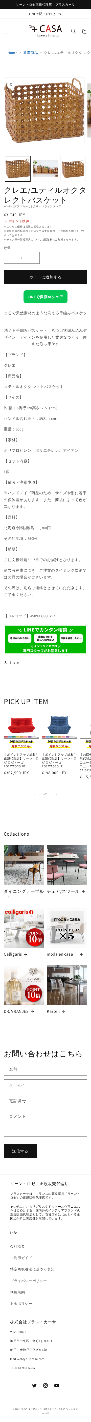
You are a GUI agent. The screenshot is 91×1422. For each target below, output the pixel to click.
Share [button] (14, 662)
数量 (7, 248)
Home (12, 52)
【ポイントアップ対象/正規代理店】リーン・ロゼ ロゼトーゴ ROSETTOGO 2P (21, 760)
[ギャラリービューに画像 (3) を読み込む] (73, 168)
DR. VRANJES (16, 1011)
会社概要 (17, 1246)
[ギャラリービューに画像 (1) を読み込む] (17, 168)
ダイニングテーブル (24, 891)
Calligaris (13, 954)
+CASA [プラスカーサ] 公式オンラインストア (43, 1408)
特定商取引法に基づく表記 (32, 1269)
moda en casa (62, 954)
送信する (20, 1151)
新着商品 (30, 52)
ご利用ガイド (21, 1257)
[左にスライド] (34, 793)
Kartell (53, 1011)
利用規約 (17, 1292)
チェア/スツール (63, 891)
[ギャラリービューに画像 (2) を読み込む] (45, 168)
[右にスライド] (56, 793)
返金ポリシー (21, 1303)
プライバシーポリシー (28, 1281)
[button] (6, 31)
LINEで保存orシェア (45, 296)
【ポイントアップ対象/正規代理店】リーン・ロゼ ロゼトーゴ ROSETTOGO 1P (59, 760)
